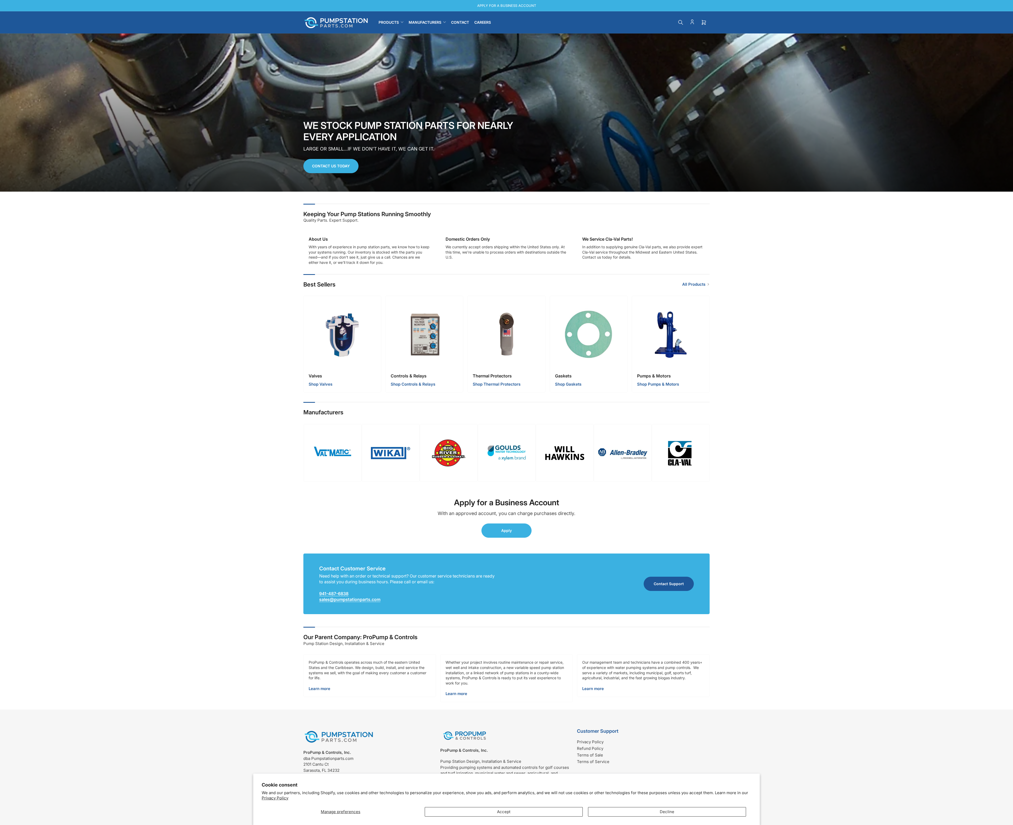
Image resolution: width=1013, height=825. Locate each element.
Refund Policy (590, 748)
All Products (693, 284)
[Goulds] (506, 453)
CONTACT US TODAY (331, 166)
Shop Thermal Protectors (496, 384)
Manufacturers (425, 22)
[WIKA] (390, 453)
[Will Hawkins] (564, 453)
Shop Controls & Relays (413, 384)
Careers (482, 22)
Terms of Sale (590, 755)
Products (389, 22)
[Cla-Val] (680, 453)
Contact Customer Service (352, 568)
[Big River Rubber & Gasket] (448, 453)
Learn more (319, 688)
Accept (503, 811)
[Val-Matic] (332, 453)
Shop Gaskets (568, 384)
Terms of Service (593, 761)
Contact (460, 22)
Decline (667, 811)
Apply (506, 530)
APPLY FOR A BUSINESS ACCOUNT (506, 5)
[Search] (680, 22)
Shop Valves (320, 384)
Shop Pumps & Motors (658, 384)
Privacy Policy (275, 797)
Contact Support (669, 583)
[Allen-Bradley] (622, 453)
